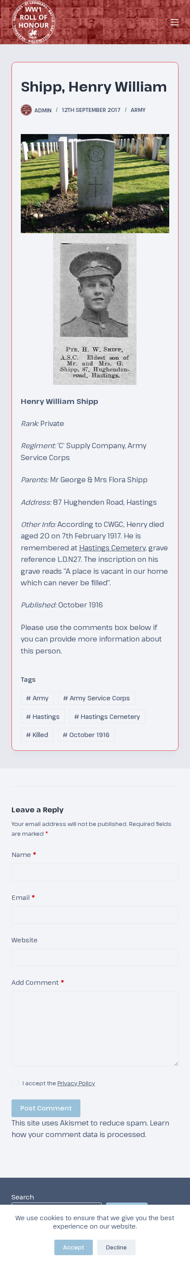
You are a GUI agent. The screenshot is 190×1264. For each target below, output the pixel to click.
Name (23, 854)
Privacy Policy (76, 1083)
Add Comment (37, 982)
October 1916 (86, 734)
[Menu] (175, 22)
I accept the (59, 1083)
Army (138, 109)
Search (22, 1196)
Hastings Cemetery (112, 548)
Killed (37, 734)
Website (24, 939)
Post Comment (46, 1107)
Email (23, 897)
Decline (116, 1247)
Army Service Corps (96, 698)
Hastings (43, 716)
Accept (73, 1247)
